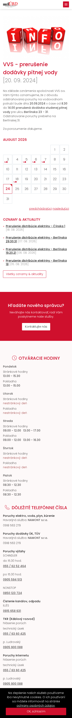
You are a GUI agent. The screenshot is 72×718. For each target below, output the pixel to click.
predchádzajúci (40, 209)
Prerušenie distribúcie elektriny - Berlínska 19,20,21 (36, 251)
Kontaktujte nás (36, 327)
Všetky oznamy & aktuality (24, 274)
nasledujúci (61, 209)
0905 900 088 (13, 647)
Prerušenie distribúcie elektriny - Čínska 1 (35, 226)
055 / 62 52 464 (14, 566)
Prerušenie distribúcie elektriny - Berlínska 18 (36, 262)
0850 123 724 (12, 593)
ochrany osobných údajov (36, 706)
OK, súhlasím (36, 711)
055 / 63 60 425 (14, 634)
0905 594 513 (12, 580)
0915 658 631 (12, 611)
